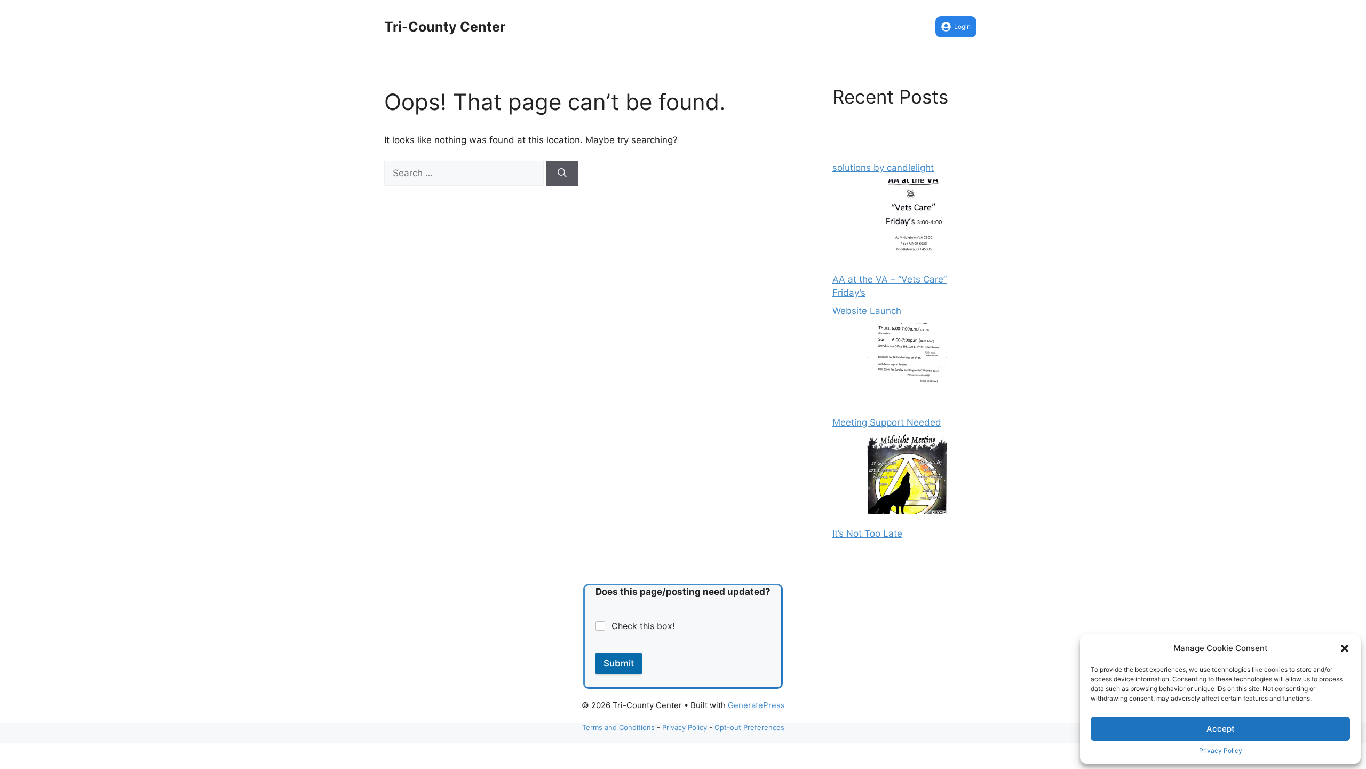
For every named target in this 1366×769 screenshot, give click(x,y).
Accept (1220, 729)
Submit (618, 663)
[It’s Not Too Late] (907, 476)
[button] (1344, 648)
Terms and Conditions (618, 727)
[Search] (562, 173)
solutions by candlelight (883, 167)
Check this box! (642, 626)
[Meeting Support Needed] (907, 365)
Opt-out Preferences (749, 727)
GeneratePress (756, 705)
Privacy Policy (1220, 751)
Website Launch (866, 310)
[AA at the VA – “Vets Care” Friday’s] (907, 221)
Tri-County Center (444, 27)
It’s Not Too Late (867, 533)
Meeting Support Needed (886, 422)
